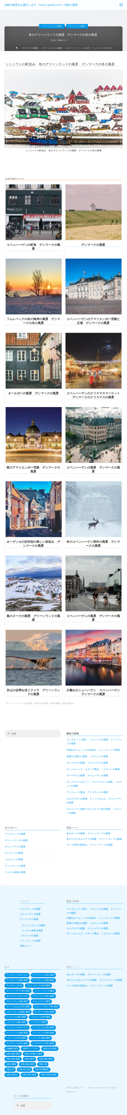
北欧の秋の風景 (29, 1075)
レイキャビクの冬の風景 (43, 1043)
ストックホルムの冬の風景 (18, 1006)
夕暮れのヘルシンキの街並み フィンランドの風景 (93, 750)
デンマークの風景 (77, 26)
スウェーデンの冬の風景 (43, 996)
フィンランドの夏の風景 (17, 1033)
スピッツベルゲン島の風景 (46, 1006)
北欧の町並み (68, 703)
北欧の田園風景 (42, 1069)
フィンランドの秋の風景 (43, 1033)
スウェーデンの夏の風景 (17, 1001)
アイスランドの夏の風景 (17, 980)
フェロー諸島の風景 (15, 872)
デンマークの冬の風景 (44, 1012)
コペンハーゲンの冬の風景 (18, 991)
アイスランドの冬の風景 (43, 975)
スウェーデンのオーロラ (17, 996)
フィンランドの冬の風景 (43, 1027)
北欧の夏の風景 (13, 1054)
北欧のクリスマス (30, 1048)
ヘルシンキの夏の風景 (40, 1038)
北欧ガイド (25, 945)
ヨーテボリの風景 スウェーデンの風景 (87, 762)
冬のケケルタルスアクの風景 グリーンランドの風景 (94, 839)
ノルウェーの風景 (14, 859)
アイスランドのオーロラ (17, 975)
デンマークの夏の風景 (16, 1017)
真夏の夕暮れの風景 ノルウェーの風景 (87, 756)
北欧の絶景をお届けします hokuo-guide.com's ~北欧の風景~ (41, 4)
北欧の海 (43, 1064)
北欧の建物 (55, 703)
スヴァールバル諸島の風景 (18, 1012)
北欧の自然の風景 (49, 1075)
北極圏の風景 (12, 1048)
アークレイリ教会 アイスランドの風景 (87, 792)
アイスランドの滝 (14, 985)
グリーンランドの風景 (52, 26)
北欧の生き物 (24, 1069)
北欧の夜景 (29, 1059)
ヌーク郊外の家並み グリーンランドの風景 (89, 844)
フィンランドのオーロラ (17, 1027)
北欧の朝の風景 (27, 1064)
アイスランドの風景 (15, 834)
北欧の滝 (10, 1069)
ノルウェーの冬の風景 (40, 1017)
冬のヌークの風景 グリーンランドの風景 (88, 833)
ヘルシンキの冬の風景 (16, 1038)
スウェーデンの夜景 (41, 1001)
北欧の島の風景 (46, 1059)
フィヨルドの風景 (38, 1022)
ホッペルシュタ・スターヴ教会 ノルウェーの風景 (93, 769)
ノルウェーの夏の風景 (16, 1022)
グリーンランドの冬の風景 (20, 703)
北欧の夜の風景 (13, 1059)
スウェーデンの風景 (15, 846)
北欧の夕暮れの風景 (33, 1054)
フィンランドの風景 (15, 865)
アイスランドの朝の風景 (43, 980)
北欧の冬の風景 (41, 703)
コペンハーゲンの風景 (44, 991)
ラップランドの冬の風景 (17, 1043)
